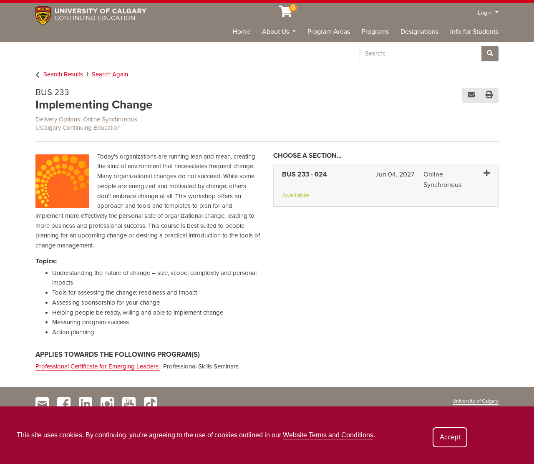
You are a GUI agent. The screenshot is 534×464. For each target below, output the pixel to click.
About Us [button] (276, 32)
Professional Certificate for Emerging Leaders (97, 366)
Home (241, 32)
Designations (419, 32)
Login (486, 12)
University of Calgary (476, 401)
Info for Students (474, 32)
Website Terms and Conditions (328, 435)
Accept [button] (450, 437)
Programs (375, 32)
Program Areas (328, 32)
